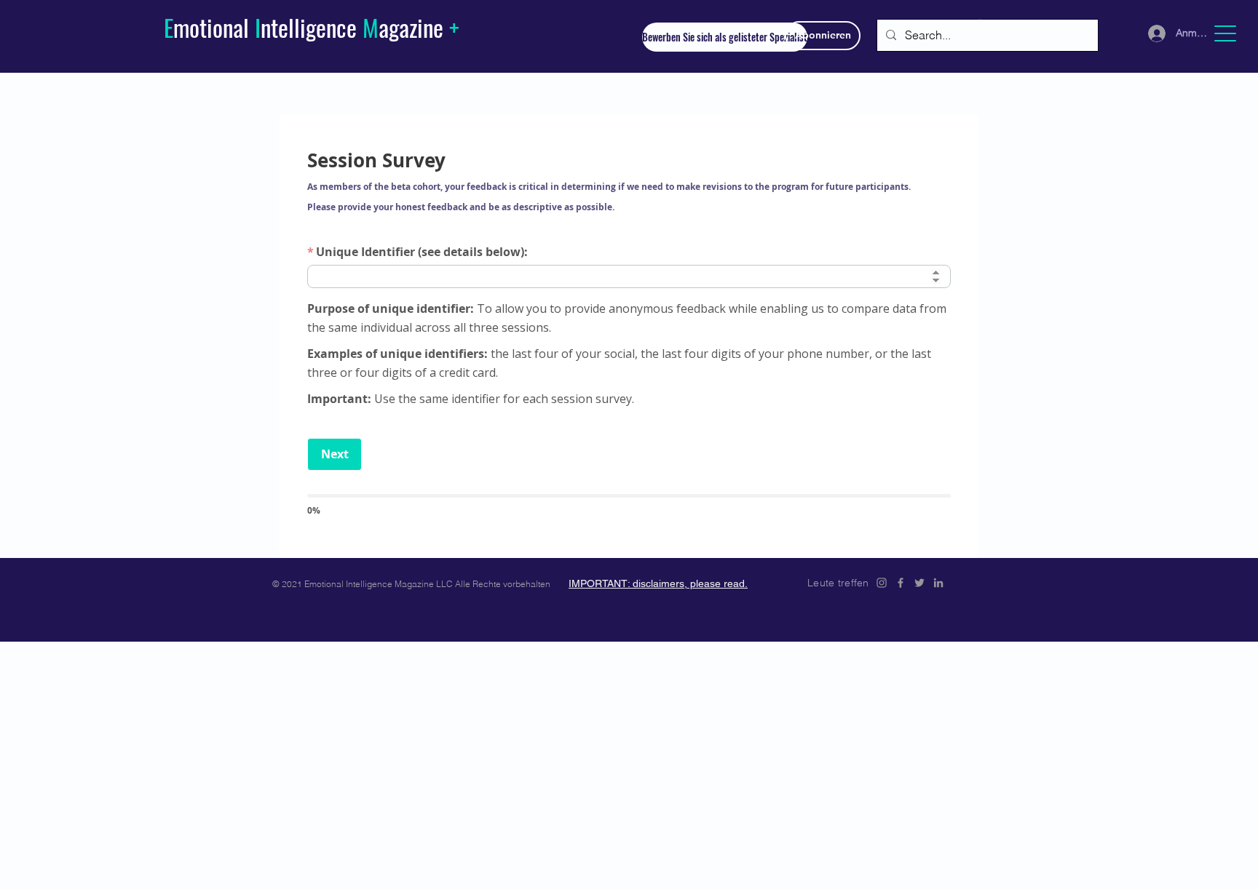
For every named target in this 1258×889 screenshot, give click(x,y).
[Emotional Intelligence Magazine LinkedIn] (938, 582)
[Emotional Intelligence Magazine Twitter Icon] (919, 582)
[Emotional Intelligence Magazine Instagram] (881, 582)
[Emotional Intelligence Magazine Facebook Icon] (900, 582)
